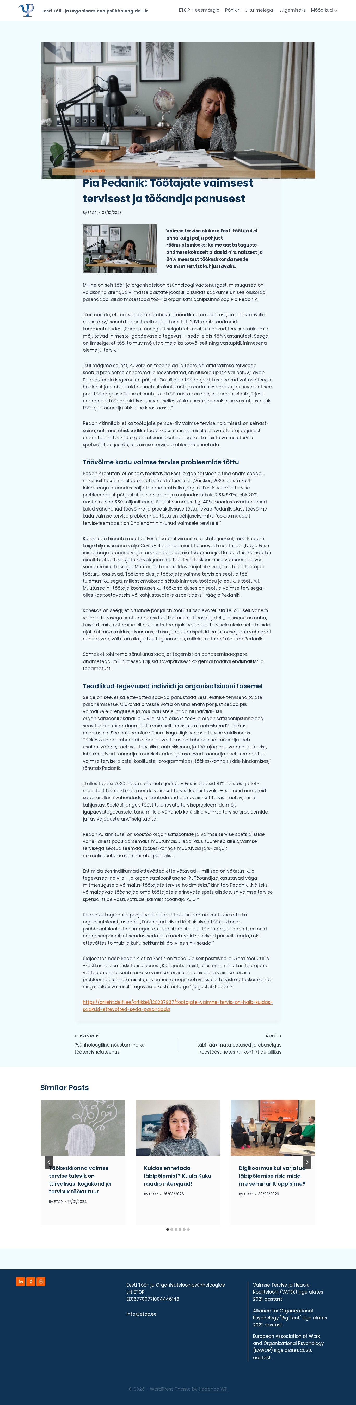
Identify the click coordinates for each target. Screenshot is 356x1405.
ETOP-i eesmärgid (199, 10)
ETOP (92, 212)
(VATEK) (288, 1292)
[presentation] (83, 1128)
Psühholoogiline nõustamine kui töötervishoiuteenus (110, 1044)
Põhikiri (232, 10)
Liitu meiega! (259, 10)
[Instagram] (40, 1281)
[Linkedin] (20, 1281)
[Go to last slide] (49, 1162)
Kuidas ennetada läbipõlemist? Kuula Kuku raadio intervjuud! (177, 1175)
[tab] (167, 1229)
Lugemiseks (293, 10)
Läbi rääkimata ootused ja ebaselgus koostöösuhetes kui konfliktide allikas (239, 1044)
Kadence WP (213, 1389)
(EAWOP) (263, 1350)
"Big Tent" (290, 1318)
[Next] (307, 1162)
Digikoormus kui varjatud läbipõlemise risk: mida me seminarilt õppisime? (272, 1175)
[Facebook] (30, 1281)
